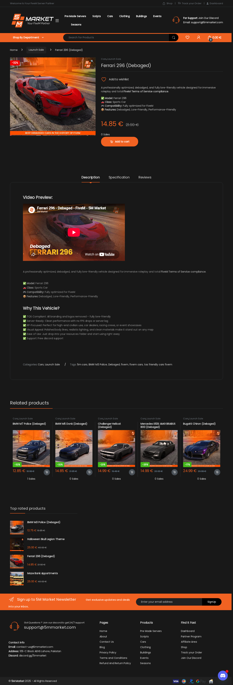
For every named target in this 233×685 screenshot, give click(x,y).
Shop (170, 3)
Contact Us (107, 642)
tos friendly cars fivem (158, 364)
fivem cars (136, 364)
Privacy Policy (108, 652)
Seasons (76, 24)
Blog (102, 647)
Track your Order (192, 3)
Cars (110, 16)
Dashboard (216, 3)
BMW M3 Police (98, 364)
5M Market (17, 681)
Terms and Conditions (113, 658)
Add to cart (122, 141)
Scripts (96, 16)
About (103, 636)
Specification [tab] (119, 178)
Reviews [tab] (145, 178)
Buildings (141, 16)
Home (13, 50)
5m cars (82, 364)
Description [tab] (91, 178)
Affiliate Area (189, 642)
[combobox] (116, 37)
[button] (92, 61)
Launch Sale (36, 50)
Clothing (124, 16)
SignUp (212, 602)
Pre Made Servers (75, 16)
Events (157, 16)
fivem (124, 364)
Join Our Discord (191, 658)
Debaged (114, 364)
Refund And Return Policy (115, 663)
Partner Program (191, 636)
